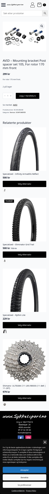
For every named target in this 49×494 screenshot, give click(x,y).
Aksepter (24, 470)
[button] (45, 442)
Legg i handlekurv (27, 95)
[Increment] (10, 96)
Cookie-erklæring (18, 491)
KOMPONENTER (21, 112)
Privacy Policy (31, 491)
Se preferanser (24, 485)
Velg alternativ (24, 184)
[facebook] (21, 438)
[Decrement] (4, 96)
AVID (15, 105)
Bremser (12, 112)
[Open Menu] (3, 5)
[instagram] (28, 438)
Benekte (24, 477)
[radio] (5, 190)
